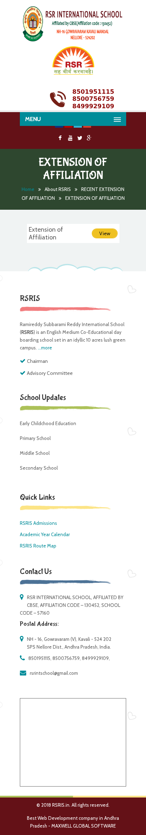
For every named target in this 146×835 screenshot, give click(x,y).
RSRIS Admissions (38, 523)
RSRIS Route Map (38, 546)
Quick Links (37, 497)
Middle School (35, 453)
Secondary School (39, 468)
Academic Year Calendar (45, 534)
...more (45, 347)
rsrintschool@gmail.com (54, 673)
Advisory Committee (50, 373)
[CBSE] (73, 39)
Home (28, 189)
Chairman (37, 361)
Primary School (35, 438)
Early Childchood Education (48, 423)
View (104, 233)
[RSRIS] (73, 60)
